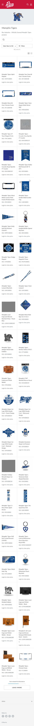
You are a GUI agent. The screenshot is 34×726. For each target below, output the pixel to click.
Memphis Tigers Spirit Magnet (8, 75)
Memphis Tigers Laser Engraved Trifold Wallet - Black (25, 602)
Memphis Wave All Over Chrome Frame (8, 104)
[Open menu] (2, 4)
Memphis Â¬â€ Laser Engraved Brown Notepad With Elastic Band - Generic (25, 634)
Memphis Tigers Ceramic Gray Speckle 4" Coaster (25, 136)
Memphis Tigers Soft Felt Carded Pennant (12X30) (8, 538)
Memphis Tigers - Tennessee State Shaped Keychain (24, 477)
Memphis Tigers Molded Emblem (6, 601)
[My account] (31, 4)
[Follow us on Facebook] (3, 716)
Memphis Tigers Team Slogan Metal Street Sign (25, 105)
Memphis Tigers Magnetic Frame (23, 258)
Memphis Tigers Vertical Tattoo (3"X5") (25, 348)
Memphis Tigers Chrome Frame (23, 667)
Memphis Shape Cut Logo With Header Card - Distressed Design (24, 412)
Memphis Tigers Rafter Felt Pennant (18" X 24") (25, 167)
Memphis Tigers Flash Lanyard (25, 287)
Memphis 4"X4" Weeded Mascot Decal (25, 379)
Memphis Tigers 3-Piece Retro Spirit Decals (7, 507)
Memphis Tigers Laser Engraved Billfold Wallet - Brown (8, 668)
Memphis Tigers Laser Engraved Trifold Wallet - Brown (8, 633)
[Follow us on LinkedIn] (13, 716)
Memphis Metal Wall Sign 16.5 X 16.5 (25, 315)
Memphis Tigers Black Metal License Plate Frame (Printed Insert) (8, 197)
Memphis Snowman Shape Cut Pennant (24, 443)
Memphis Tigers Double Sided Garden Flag (25, 197)
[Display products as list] (31, 53)
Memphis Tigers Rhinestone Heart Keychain (24, 571)
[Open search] (28, 4)
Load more (17, 687)
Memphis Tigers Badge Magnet (8, 258)
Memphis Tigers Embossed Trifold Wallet (7, 380)
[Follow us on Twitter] (6, 716)
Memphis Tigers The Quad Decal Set (25, 506)
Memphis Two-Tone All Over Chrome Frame (25, 75)
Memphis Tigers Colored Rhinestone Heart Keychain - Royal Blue (24, 539)
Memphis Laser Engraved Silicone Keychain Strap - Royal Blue (8, 318)
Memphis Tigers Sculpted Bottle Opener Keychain (25, 228)
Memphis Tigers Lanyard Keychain (7, 287)
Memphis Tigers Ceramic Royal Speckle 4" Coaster (8, 167)
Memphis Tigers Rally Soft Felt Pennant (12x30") (8, 228)
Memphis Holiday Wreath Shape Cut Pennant (7, 477)
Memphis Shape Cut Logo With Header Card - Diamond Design (7, 445)
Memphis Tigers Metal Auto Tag (8, 570)
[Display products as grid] (28, 53)
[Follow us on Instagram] (9, 716)
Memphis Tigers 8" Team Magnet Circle (7, 135)
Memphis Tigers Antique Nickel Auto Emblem (7, 349)
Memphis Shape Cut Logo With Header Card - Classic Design (8, 411)
